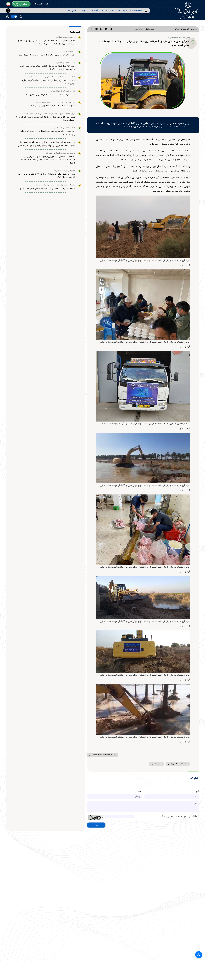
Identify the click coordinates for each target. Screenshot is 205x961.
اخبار (125, 10)
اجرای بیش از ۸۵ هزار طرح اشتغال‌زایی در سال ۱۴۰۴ (52, 105)
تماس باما (72, 10)
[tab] (75, 32)
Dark (7, 16)
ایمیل (139, 791)
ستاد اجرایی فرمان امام (177, 763)
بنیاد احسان (138, 29)
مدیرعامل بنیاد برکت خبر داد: (64, 170)
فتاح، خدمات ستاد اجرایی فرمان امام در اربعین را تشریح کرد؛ (52, 77)
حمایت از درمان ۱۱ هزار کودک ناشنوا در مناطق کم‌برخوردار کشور (47, 188)
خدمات (104, 10)
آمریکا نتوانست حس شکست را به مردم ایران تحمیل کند (50, 94)
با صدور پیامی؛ (69, 51)
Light (20, 16)
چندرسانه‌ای (115, 10)
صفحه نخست (136, 10)
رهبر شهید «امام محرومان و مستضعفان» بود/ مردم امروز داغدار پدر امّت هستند (47, 133)
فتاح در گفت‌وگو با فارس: (65, 62)
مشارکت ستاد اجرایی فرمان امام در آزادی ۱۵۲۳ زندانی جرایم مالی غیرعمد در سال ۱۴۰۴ (46, 175)
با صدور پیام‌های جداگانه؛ (65, 37)
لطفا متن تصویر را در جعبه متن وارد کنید (179, 816)
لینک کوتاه (89, 755)
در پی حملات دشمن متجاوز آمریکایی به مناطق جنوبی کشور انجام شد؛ (48, 113)
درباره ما (83, 10)
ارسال (96, 825)
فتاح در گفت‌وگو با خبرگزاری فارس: (62, 91)
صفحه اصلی (149, 29)
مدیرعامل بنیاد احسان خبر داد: (178, 37)
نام (197, 791)
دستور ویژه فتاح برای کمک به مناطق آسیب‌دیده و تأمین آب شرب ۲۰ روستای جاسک (45, 118)
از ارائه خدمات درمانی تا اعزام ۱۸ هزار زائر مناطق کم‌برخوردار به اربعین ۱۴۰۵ (48, 82)
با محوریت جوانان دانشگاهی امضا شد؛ (60, 153)
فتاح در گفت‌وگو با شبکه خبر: (64, 127)
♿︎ (199, 954)
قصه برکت (94, 10)
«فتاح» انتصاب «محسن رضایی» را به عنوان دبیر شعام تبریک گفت (46, 55)
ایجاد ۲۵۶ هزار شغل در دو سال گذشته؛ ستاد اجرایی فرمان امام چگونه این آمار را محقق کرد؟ (47, 68)
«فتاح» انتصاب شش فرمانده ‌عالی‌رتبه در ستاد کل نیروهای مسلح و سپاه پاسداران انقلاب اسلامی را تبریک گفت (46, 42)
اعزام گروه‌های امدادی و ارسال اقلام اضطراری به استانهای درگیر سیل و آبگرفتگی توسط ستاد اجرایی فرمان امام (144, 43)
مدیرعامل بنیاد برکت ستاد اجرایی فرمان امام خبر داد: (55, 102)
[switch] (14, 16)
